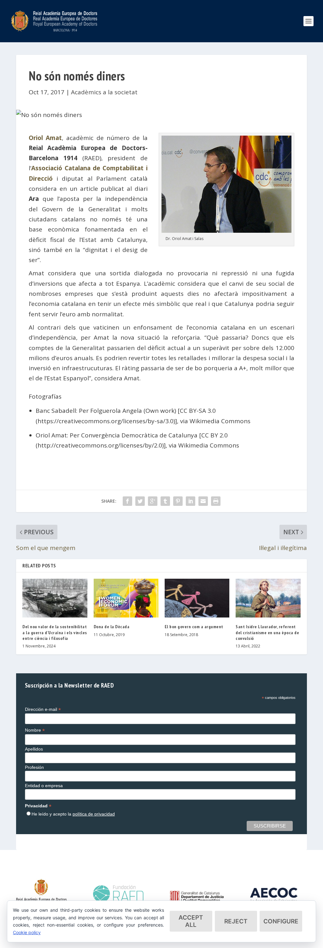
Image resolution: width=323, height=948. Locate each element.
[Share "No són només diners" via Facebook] (127, 501)
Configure (280, 921)
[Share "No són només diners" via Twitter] (140, 501)
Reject (236, 921)
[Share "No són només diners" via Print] (215, 501)
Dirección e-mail (43, 709)
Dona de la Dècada (112, 626)
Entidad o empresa (44, 785)
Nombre (35, 730)
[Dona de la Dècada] (126, 598)
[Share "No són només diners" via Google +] (152, 501)
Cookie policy (27, 932)
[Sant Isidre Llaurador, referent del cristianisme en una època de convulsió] (268, 598)
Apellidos (34, 749)
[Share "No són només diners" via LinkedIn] (190, 501)
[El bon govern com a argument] (197, 598)
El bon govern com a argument (194, 626)
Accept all (191, 921)
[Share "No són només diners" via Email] (203, 501)
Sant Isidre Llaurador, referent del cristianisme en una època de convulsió (267, 632)
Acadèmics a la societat (104, 92)
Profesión (34, 767)
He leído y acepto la (73, 813)
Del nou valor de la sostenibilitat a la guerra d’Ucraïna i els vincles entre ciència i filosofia (54, 632)
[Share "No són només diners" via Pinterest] (178, 501)
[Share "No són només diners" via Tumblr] (165, 501)
